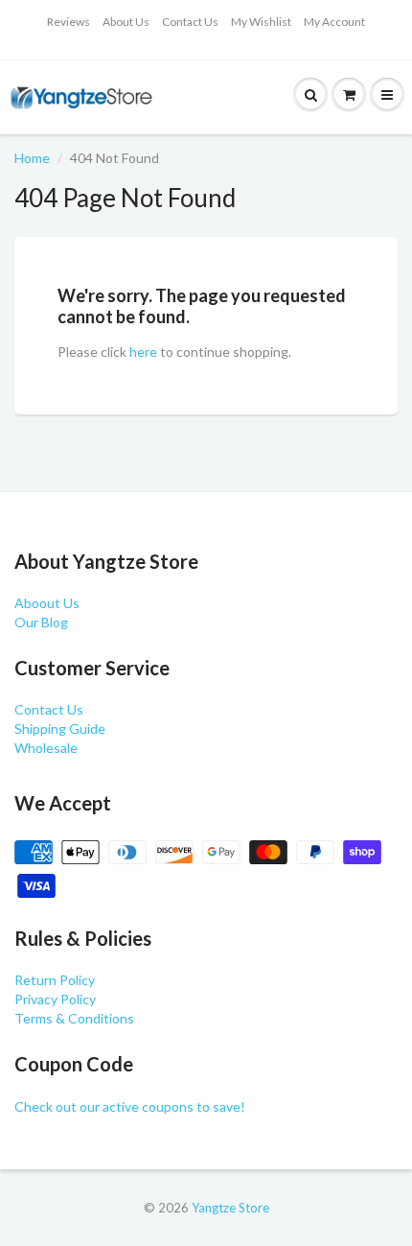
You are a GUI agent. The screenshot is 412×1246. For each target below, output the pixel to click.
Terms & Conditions (74, 1018)
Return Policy (54, 980)
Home (32, 158)
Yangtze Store (230, 1207)
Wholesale (46, 748)
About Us (126, 21)
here (143, 351)
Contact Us (190, 21)
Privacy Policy (55, 999)
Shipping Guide (59, 728)
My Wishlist (261, 21)
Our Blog (41, 622)
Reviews (68, 21)
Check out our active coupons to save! (129, 1106)
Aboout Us (47, 603)
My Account (334, 21)
